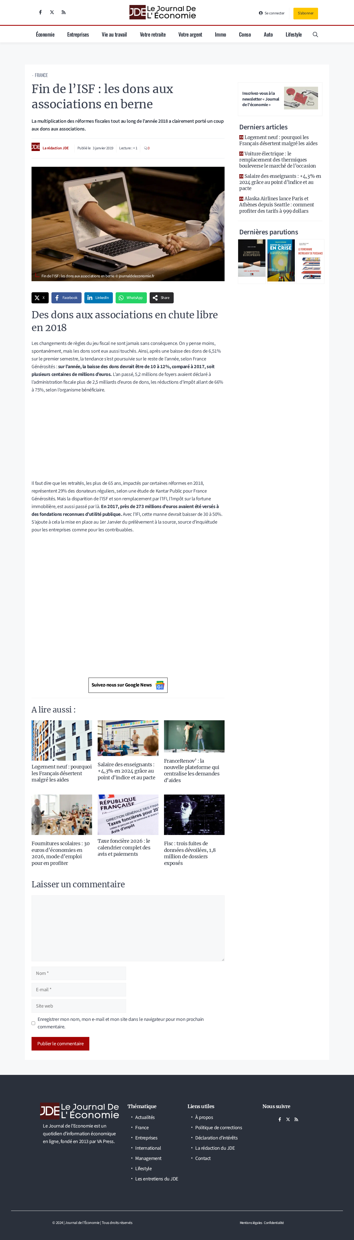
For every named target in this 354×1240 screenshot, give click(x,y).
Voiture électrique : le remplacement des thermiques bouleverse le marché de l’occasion (277, 160)
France (41, 74)
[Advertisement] (128, 438)
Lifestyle (294, 34)
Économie (45, 34)
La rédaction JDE (56, 148)
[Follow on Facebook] (40, 12)
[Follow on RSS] (63, 12)
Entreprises (78, 34)
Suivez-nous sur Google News (122, 685)
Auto (268, 34)
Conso (245, 34)
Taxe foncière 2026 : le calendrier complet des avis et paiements (124, 847)
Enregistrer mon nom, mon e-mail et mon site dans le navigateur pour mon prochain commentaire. (121, 1023)
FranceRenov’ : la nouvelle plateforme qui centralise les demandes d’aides (192, 770)
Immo (220, 34)
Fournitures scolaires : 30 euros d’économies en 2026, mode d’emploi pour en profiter (61, 853)
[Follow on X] (52, 12)
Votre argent (190, 34)
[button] (315, 34)
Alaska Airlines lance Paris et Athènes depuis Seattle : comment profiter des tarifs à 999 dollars (276, 205)
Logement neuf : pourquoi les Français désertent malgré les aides (62, 773)
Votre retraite (153, 34)
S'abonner (306, 13)
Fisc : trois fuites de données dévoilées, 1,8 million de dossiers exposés (190, 853)
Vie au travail (114, 34)
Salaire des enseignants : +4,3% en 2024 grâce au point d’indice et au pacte (126, 771)
